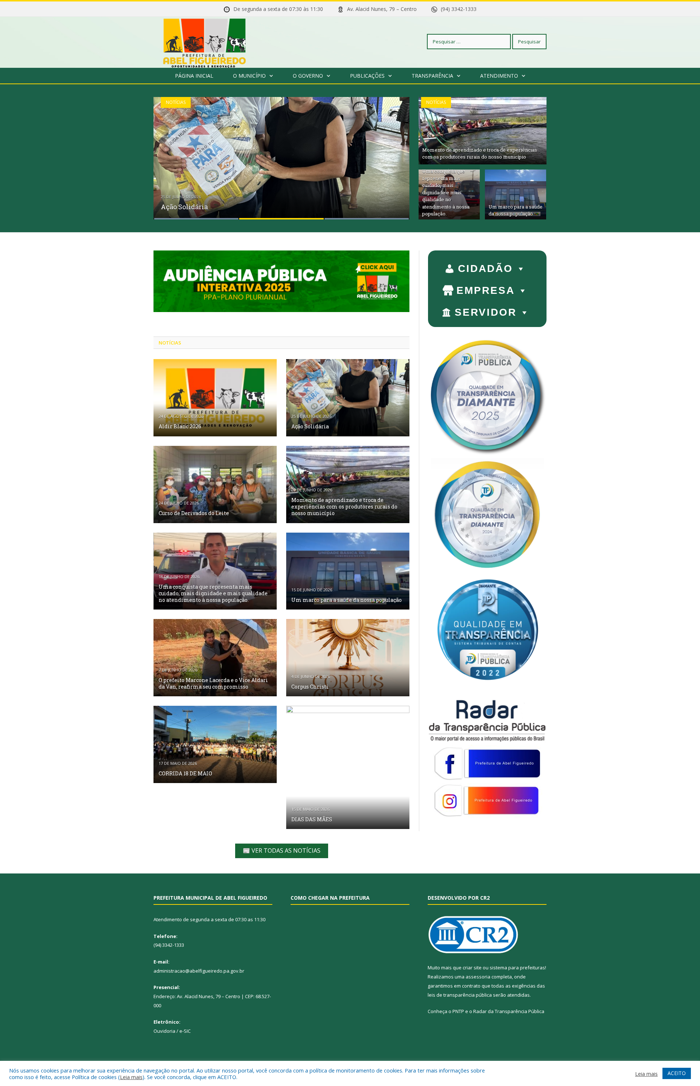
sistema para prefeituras (517, 967)
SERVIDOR (486, 312)
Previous (166, 153)
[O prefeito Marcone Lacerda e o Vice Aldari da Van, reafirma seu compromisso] (215, 657)
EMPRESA (485, 290)
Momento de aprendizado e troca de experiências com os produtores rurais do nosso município (479, 153)
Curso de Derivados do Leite (194, 513)
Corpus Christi (309, 686)
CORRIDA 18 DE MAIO (185, 773)
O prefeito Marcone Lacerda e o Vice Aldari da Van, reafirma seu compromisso (213, 683)
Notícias (176, 102)
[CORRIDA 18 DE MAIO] (215, 744)
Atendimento (499, 75)
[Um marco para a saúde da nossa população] (347, 571)
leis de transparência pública (460, 995)
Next (396, 153)
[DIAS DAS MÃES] (347, 767)
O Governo (308, 75)
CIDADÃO (485, 268)
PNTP (458, 1011)
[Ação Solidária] (347, 397)
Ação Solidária (184, 206)
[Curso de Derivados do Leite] (215, 484)
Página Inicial (194, 75)
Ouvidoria (164, 1031)
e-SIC (185, 1031)
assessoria (478, 976)
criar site (472, 967)
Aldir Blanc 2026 (180, 426)
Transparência (432, 75)
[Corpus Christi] (347, 657)
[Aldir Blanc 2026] (215, 397)
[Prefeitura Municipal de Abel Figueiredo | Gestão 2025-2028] (204, 41)
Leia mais (131, 1077)
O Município (249, 75)
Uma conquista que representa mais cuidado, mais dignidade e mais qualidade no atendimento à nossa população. (446, 192)
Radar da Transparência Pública (508, 1011)
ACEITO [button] (677, 1073)
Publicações (367, 75)
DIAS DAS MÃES (311, 819)
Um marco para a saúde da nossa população (515, 210)
